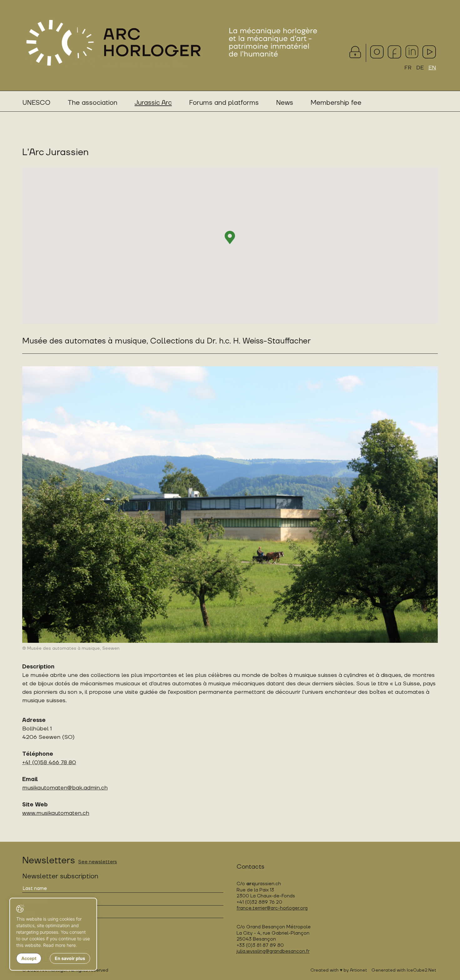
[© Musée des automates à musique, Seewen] (230, 504)
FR (407, 67)
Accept (28, 958)
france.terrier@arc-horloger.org (272, 908)
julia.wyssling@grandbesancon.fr (273, 951)
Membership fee (335, 103)
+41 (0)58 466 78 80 (49, 762)
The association (92, 103)
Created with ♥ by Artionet (338, 970)
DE (420, 67)
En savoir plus (70, 958)
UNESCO (36, 103)
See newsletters (97, 862)
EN (432, 67)
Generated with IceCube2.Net (403, 970)
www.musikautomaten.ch (55, 813)
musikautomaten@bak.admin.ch (65, 787)
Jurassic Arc (153, 103)
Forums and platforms (224, 103)
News (284, 103)
